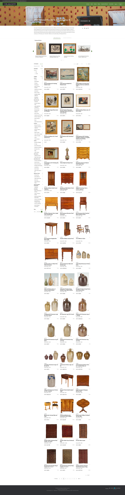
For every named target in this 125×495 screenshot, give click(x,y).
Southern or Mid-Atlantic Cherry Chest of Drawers (67, 188)
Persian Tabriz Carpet (80, 440)
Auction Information (67, 37)
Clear (41, 68)
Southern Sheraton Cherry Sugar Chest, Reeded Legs (51, 214)
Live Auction (38, 17)
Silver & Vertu (36, 113)
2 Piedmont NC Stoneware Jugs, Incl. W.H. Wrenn (51, 315)
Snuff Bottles (36, 167)
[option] (41, 50)
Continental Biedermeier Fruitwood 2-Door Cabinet (65, 416)
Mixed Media (36, 81)
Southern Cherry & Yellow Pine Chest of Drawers (51, 264)
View (86, 475)
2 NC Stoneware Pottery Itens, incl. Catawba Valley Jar (82, 365)
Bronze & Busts (36, 108)
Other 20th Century (37, 157)
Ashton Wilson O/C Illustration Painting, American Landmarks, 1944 (82, 84)
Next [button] (91, 51)
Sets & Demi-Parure (37, 145)
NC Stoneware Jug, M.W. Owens (67, 314)
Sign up (116, 4)
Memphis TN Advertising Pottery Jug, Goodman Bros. (83, 289)
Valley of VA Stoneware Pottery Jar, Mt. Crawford (51, 390)
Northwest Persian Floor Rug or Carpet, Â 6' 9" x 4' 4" (51, 466)
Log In (120, 4)
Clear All (41, 63)
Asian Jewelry (36, 168)
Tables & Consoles (37, 135)
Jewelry (35, 140)
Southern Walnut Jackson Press (67, 238)
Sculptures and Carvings (38, 115)
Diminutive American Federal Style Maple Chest (82, 163)
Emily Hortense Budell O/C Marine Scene (66, 84)
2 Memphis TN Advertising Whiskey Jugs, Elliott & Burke (66, 289)
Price (35, 209)
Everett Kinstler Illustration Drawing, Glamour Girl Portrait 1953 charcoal (66, 111)
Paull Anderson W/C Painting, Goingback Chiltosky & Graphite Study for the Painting (83, 137)
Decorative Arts (36, 99)
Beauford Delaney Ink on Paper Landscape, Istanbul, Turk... (55, 57)
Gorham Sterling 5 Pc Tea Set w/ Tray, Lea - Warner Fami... (83, 57)
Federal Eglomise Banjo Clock (66, 162)
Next (79, 478)
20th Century (36, 153)
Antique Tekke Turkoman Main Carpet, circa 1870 (50, 441)
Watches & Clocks (37, 173)
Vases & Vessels (37, 118)
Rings (35, 150)
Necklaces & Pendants (38, 147)
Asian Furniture (36, 162)
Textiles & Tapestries (37, 116)
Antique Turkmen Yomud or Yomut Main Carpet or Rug (82, 466)
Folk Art (35, 79)
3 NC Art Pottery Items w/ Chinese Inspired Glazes (50, 289)
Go (41, 211)
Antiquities (36, 101)
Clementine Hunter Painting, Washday (69, 57)
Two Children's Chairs (80, 238)
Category (35, 76)
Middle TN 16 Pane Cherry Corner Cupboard (81, 188)
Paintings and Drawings (38, 165)
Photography (36, 84)
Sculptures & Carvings (38, 89)
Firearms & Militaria (37, 203)
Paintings (35, 83)
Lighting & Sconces (37, 155)
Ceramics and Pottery (37, 160)
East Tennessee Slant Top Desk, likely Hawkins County (82, 214)
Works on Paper (37, 92)
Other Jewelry (36, 152)
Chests (35, 137)
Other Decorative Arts (38, 121)
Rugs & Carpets (36, 132)
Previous (56, 478)
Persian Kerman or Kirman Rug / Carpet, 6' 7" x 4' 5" (67, 466)
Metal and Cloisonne (37, 163)
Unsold (39, 73)
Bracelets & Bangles (37, 142)
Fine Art (35, 78)
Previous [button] (33, 51)
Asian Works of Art (37, 158)
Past (39, 70)
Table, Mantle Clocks (37, 178)
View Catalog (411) (84, 20)
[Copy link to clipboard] (82, 28)
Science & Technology (37, 199)
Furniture (35, 123)
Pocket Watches (37, 176)
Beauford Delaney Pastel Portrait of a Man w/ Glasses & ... (41, 57)
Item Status (36, 68)
